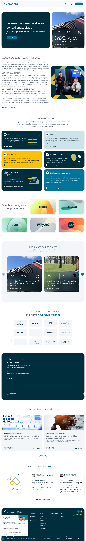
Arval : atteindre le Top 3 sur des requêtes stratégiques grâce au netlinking (61, 283)
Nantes (62, 516)
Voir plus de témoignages (44, 499)
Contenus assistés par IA (15, 173)
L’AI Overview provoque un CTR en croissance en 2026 (61, 437)
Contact (32, 520)
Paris (62, 513)
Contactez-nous (12, 37)
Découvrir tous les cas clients (43, 296)
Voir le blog (43, 455)
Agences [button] (33, 4)
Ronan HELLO (31, 538)
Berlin (62, 518)
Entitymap (53, 518)
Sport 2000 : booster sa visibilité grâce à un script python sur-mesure (66, 39)
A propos (32, 513)
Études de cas (42, 4)
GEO (52, 134)
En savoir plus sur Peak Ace (9, 107)
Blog (49, 4)
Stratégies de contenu (60, 173)
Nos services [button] (24, 4)
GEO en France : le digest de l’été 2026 (21, 436)
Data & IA (11, 154)
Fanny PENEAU (14, 538)
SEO (9, 134)
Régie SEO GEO (57, 154)
